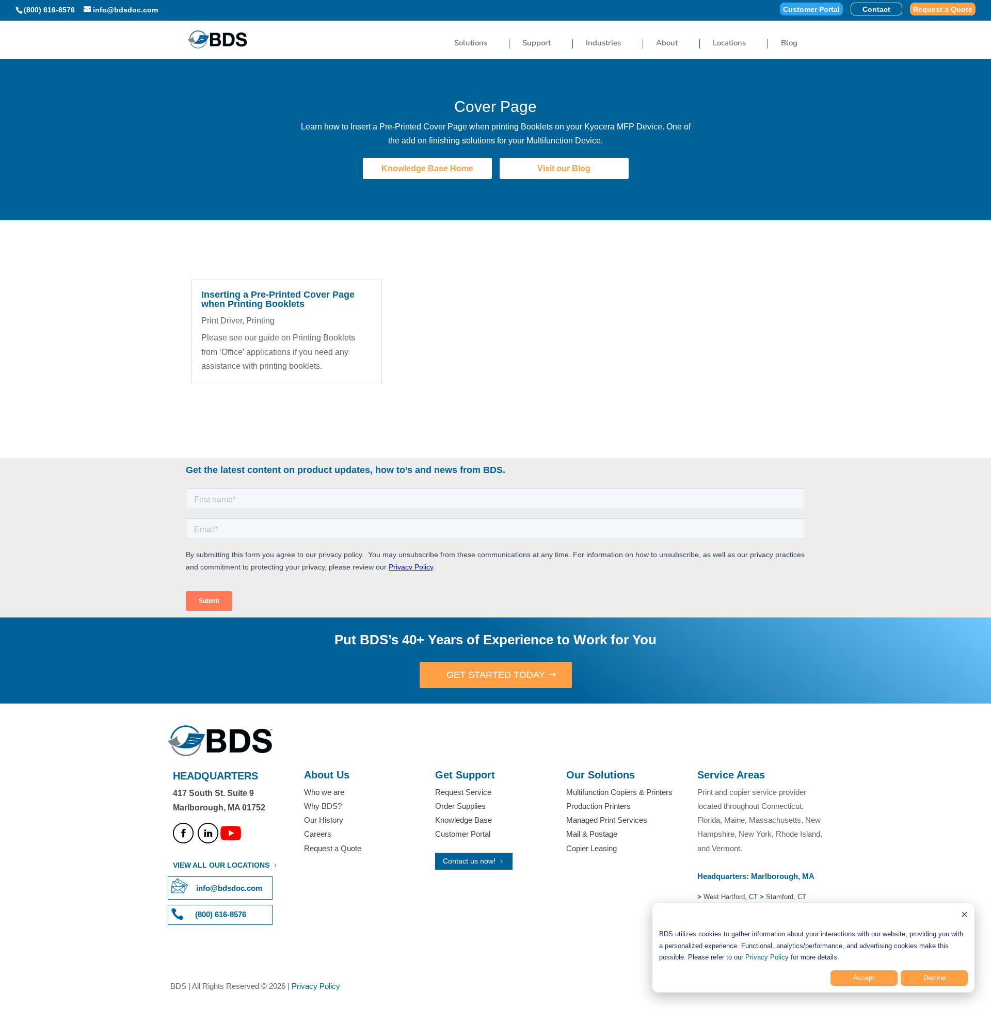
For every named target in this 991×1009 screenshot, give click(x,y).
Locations (729, 43)
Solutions (470, 43)
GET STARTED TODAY (495, 675)
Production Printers (598, 806)
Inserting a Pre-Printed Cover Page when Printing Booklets (278, 299)
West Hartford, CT (731, 897)
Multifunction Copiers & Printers (619, 792)
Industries (603, 43)
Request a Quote (942, 9)
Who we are (324, 792)
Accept (863, 978)
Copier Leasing (591, 848)
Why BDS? (323, 806)
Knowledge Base (463, 820)
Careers (317, 833)
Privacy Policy (767, 957)
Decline (934, 978)
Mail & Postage (591, 833)
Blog (789, 43)
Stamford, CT (785, 897)
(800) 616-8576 (49, 10)
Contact (876, 9)
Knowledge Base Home (427, 168)
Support (536, 43)
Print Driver (221, 320)
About (667, 43)
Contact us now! (469, 861)
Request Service (463, 792)
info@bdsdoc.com (229, 888)
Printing (260, 320)
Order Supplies (460, 806)
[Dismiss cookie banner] (964, 916)
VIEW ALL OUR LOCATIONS (221, 865)
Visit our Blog (563, 168)
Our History (323, 820)
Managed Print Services (606, 820)
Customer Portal (811, 9)
